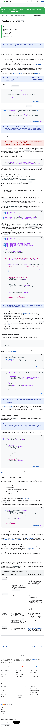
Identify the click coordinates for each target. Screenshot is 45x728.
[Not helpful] (43, 16)
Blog (2, 681)
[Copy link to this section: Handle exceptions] (15, 560)
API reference (18, 693)
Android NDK (18, 697)
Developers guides (19, 691)
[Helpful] (41, 16)
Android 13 (3, 696)
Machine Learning (19, 674)
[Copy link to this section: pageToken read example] (19, 416)
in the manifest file (36, 631)
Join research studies (34, 694)
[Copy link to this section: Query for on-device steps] (16, 195)
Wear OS (32, 674)
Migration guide (14, 11)
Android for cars (33, 678)
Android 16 (3, 690)
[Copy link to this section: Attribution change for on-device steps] (23, 174)
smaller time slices (26, 128)
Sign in (42, 1)
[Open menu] (2, 1)
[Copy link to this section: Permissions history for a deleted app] (23, 544)
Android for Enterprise (5, 674)
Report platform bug (34, 688)
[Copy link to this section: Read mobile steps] (15, 137)
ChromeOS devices (34, 676)
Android (2, 672)
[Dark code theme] (41, 89)
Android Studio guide (20, 689)
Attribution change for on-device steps (20, 144)
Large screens (33, 672)
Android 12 (3, 698)
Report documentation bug (35, 690)
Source (2, 678)
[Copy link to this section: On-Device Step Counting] (16, 311)
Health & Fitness (19, 676)
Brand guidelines (12, 719)
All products (3, 715)
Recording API (22, 306)
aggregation (15, 128)
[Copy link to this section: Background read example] (20, 334)
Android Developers (4, 15)
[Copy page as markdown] (22, 22)
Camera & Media (19, 678)
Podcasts (3, 683)
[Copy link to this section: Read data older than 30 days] (22, 532)
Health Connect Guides (7, 17)
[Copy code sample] (43, 89)
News (2, 680)
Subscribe (16, 722)
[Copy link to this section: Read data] (9, 52)
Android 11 (3, 700)
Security (2, 676)
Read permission (25, 498)
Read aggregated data (37, 79)
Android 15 (3, 692)
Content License (34, 659)
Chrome (2, 709)
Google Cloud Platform (5, 713)
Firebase (3, 711)
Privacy (17, 680)
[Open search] (27, 1)
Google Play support (34, 692)
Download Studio (19, 695)
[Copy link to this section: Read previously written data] (22, 477)
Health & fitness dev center (8, 5)
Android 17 (3, 688)
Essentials (11, 15)
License (6, 719)
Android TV (32, 680)
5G (16, 681)
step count (25, 86)
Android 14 (3, 694)
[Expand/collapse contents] (8, 25)
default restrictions (30, 538)
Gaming (17, 672)
